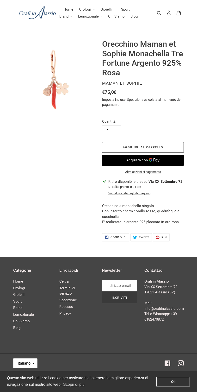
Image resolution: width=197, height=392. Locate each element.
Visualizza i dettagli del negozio (129, 193)
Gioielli (19, 294)
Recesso (66, 306)
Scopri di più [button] (74, 384)
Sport (17, 301)
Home (18, 281)
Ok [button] (173, 382)
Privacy (65, 313)
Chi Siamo (21, 321)
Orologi (19, 288)
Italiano (24, 363)
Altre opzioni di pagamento (143, 172)
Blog (16, 328)
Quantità (109, 121)
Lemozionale (23, 314)
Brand (17, 308)
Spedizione (135, 99)
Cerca (64, 281)
